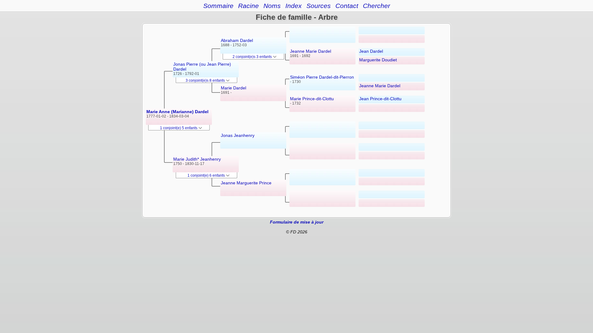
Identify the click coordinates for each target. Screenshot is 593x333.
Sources (318, 5)
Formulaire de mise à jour (296, 222)
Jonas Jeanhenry (237, 135)
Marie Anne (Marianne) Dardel (177, 111)
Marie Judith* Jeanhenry (197, 159)
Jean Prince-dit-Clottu (380, 98)
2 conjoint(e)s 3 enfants (253, 57)
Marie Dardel (233, 87)
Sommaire (218, 5)
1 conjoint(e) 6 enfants (206, 175)
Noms (272, 5)
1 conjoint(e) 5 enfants (179, 128)
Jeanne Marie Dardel (310, 51)
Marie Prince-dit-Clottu (312, 98)
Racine (248, 5)
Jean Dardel (371, 51)
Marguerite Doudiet (378, 59)
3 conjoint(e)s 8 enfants (206, 80)
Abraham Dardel (237, 40)
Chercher (376, 5)
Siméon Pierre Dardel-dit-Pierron (322, 77)
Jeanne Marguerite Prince (246, 182)
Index (293, 5)
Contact (346, 5)
